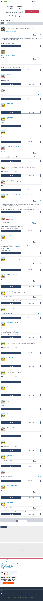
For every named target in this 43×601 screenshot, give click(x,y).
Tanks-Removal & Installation (23, 292)
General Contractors (18, 181)
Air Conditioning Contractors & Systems (28, 167)
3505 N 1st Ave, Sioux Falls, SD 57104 (8, 55)
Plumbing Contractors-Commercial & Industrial (17, 52)
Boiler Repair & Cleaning (14, 292)
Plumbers (7, 28)
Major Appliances (12, 372)
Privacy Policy (9, 597)
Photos (40, 34)
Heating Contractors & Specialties (15, 147)
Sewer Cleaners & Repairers (6, 567)
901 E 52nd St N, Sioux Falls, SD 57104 (9, 31)
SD (3, 19)
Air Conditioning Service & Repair (15, 167)
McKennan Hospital (10, 248)
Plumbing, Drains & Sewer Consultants (27, 28)
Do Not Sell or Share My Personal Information (20, 597)
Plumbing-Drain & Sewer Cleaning (15, 28)
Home (1, 19)
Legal (35, 597)
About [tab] (2, 588)
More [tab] (2, 593)
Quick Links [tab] (3, 590)
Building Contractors (11, 19)
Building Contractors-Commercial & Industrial (9, 563)
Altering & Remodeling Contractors (15, 218)
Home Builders (12, 181)
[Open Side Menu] (41, 1)
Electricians (23, 147)
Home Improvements (13, 259)
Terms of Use (31, 597)
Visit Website (31, 46)
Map (5, 23)
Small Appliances (19, 372)
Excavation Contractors (26, 218)
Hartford (6, 19)
